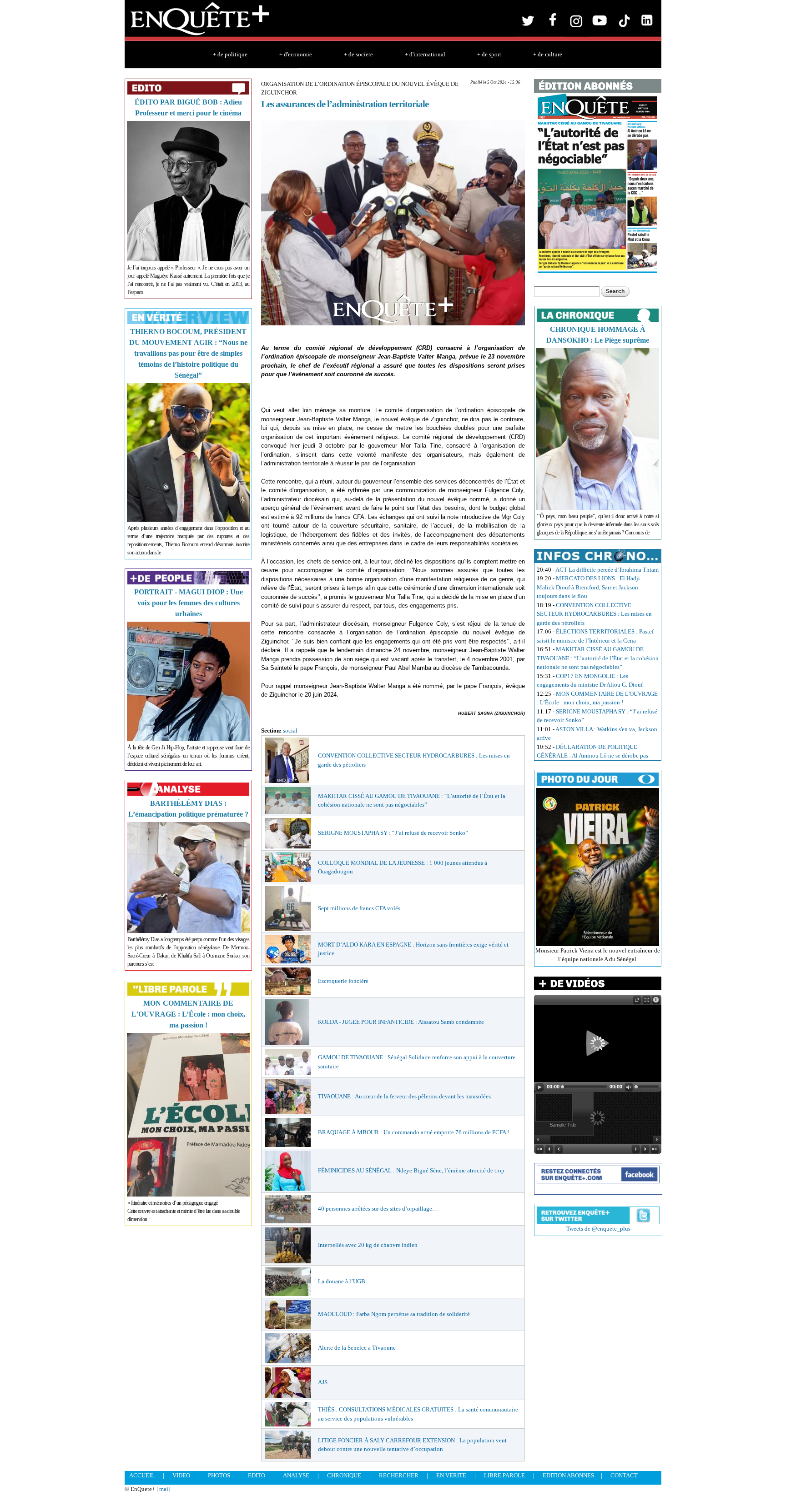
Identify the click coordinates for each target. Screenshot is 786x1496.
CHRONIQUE (344, 1475)
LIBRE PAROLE (504, 1475)
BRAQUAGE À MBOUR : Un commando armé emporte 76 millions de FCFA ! (413, 1132)
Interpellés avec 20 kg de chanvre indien (368, 1245)
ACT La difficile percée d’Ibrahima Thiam (607, 569)
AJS (323, 1382)
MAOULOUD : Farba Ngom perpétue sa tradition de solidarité (394, 1314)
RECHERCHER (398, 1475)
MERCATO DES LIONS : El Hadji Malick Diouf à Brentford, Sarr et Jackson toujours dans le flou (588, 587)
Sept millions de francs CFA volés (359, 908)
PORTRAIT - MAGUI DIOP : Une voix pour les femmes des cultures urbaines (188, 603)
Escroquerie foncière (343, 980)
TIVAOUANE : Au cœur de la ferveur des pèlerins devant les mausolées (404, 1096)
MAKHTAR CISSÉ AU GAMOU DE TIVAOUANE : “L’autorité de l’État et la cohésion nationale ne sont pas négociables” (598, 658)
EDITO (256, 1475)
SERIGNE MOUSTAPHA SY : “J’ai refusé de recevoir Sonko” (393, 832)
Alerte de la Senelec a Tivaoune (357, 1347)
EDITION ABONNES (568, 1475)
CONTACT (624, 1475)
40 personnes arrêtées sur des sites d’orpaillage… (378, 1208)
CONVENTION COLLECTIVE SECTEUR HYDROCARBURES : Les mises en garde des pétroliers (594, 614)
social (290, 730)
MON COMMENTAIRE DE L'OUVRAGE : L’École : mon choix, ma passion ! (188, 1014)
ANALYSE (296, 1475)
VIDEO (181, 1475)
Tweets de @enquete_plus (598, 1228)
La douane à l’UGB (341, 1281)
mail (164, 1489)
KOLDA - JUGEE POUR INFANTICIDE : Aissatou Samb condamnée (401, 1021)
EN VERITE (451, 1475)
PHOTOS (219, 1475)
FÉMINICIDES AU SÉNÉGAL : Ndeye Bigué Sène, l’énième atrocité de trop (411, 1170)
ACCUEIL (142, 1475)
